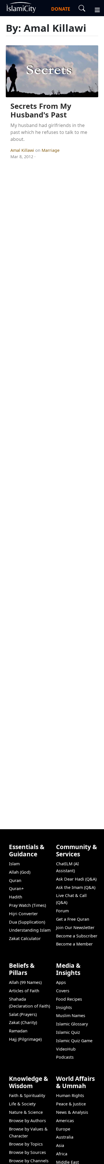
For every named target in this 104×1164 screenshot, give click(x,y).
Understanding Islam (30, 930)
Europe (63, 1129)
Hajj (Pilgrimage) (25, 1039)
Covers (62, 990)
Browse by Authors (27, 1120)
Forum (62, 910)
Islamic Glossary (72, 1024)
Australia (64, 1137)
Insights (64, 1007)
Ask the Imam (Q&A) (75, 887)
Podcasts (65, 1057)
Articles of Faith (24, 990)
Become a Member (74, 944)
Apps (61, 982)
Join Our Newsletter (75, 927)
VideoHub (66, 1049)
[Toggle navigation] (94, 9)
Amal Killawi (22, 150)
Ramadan (18, 1031)
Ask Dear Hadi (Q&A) (76, 879)
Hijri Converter (23, 913)
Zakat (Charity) (23, 1022)
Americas (65, 1120)
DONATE (60, 9)
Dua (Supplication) (27, 922)
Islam (14, 863)
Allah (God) (19, 872)
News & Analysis (72, 1112)
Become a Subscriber (76, 936)
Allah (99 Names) (25, 982)
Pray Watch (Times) (27, 905)
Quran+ (16, 888)
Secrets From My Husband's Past (40, 110)
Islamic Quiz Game (74, 1040)
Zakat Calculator (25, 938)
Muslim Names (70, 1015)
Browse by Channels (29, 1160)
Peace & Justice (71, 1104)
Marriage (51, 150)
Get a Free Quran (72, 919)
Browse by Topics (26, 1144)
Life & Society (22, 1104)
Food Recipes (69, 999)
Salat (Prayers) (23, 1014)
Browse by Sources (27, 1152)
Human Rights (70, 1095)
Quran (15, 880)
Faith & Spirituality (27, 1095)
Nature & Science (26, 1112)
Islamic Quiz (68, 1032)
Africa (61, 1153)
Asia (60, 1145)
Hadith (15, 897)
